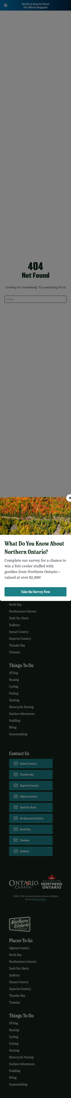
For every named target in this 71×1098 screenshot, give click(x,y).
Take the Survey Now (35, 591)
